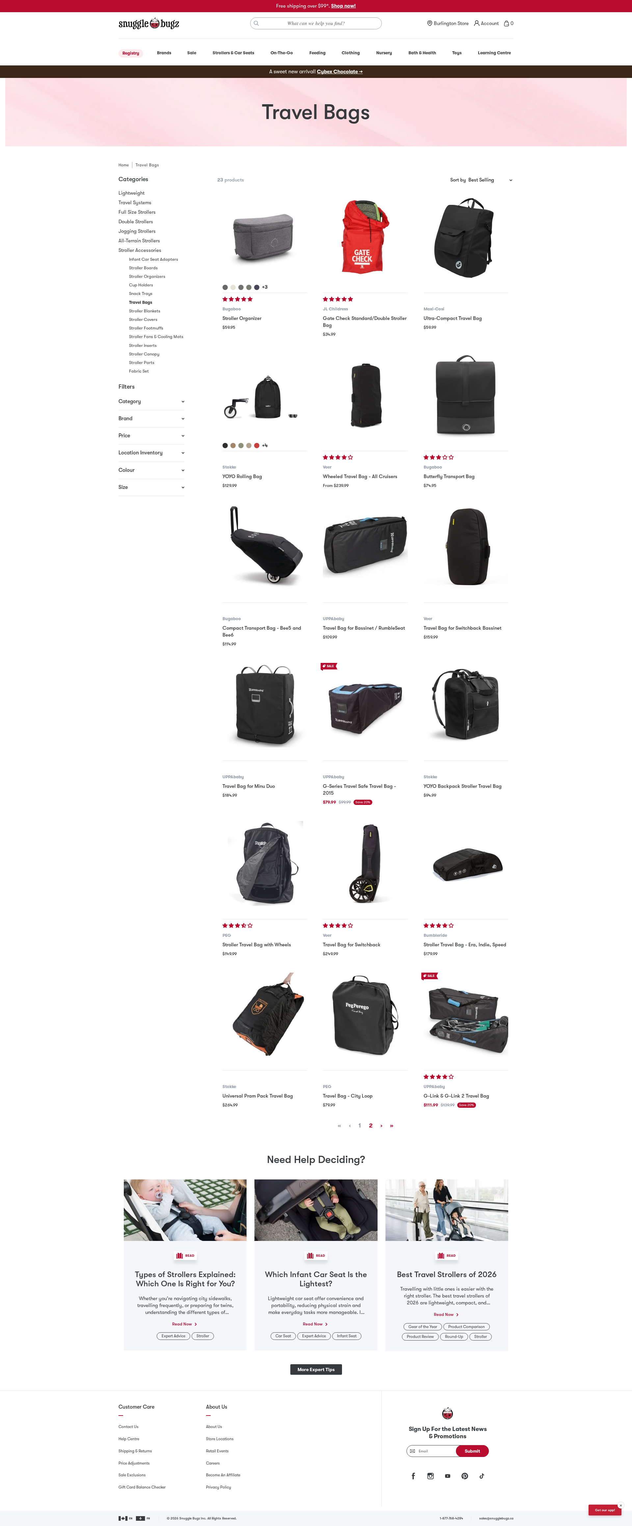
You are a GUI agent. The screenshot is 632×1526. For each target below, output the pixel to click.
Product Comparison (466, 1326)
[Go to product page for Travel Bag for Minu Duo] (265, 705)
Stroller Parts (141, 362)
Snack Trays (140, 293)
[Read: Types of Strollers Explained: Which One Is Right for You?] (185, 1210)
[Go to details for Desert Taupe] (233, 287)
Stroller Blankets (144, 310)
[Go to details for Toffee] (233, 445)
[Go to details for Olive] (241, 445)
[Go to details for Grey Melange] (225, 287)
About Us (214, 1426)
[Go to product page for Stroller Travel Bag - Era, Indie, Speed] (466, 863)
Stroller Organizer (242, 318)
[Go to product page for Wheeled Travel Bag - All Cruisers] (365, 395)
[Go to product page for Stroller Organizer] (265, 237)
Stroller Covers (143, 319)
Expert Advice (173, 1336)
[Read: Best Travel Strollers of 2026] (446, 1210)
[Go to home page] (148, 23)
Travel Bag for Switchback (352, 945)
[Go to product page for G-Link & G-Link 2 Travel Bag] (466, 1015)
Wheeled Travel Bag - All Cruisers (360, 476)
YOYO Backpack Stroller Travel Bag (463, 786)
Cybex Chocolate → (340, 72)
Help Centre (128, 1439)
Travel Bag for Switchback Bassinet (462, 628)
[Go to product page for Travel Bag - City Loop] (365, 1015)
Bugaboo (232, 308)
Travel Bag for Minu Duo (249, 786)
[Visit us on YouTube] (447, 1476)
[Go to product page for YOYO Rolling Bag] (265, 395)
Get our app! (605, 1510)
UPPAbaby (333, 618)
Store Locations (219, 1439)
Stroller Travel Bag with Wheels (257, 945)
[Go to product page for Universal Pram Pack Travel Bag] (265, 1015)
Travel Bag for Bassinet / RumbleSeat (364, 628)
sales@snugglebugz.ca (496, 1518)
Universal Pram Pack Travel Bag (258, 1096)
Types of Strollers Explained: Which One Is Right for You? (185, 1279)
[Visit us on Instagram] (430, 1476)
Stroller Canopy (144, 353)
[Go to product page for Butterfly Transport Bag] (466, 395)
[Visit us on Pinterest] (464, 1476)
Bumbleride (435, 935)
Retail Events (217, 1451)
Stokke (229, 467)
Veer (327, 467)
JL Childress (335, 308)
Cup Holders (141, 284)
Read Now (182, 1323)
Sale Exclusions (131, 1475)
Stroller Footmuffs (146, 328)
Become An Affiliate (223, 1475)
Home (123, 165)
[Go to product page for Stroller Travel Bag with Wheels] (265, 863)
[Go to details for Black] (225, 445)
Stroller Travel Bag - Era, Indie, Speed (465, 945)
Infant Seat (346, 1336)
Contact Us (128, 1426)
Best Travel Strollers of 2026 (447, 1274)
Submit (472, 1451)
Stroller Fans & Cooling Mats (156, 336)
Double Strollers (135, 222)
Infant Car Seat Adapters (153, 259)
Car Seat (283, 1336)
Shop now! (343, 6)
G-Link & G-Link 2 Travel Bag (456, 1096)
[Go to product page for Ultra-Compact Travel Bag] (466, 237)
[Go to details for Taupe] (248, 445)
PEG (227, 935)
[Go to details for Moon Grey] (241, 287)
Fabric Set (139, 371)
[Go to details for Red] (256, 445)
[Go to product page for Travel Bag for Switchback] (365, 863)
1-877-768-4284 (451, 1518)
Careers (213, 1463)
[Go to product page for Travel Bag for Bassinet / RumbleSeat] (365, 546)
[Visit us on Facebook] (413, 1476)
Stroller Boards (143, 267)
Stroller (203, 1336)
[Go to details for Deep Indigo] (256, 287)
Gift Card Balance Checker (142, 1487)
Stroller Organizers (147, 276)
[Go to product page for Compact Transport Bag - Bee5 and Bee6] (265, 546)
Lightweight (131, 193)
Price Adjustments (133, 1463)
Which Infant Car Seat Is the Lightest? (316, 1279)
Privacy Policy (218, 1487)
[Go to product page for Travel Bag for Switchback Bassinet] (466, 546)
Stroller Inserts (143, 345)
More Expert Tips (316, 1369)
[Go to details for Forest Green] (248, 287)
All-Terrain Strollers (139, 241)
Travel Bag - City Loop (348, 1096)
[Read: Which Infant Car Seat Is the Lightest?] (315, 1210)
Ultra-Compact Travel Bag (453, 318)
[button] (238, 299)
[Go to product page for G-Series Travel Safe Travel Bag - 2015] (365, 705)
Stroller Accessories (139, 250)
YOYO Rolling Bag (242, 476)
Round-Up (454, 1336)
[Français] (143, 1518)
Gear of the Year (422, 1326)
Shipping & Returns (135, 1451)
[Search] (256, 23)
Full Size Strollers (137, 212)
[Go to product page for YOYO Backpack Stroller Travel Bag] (466, 705)
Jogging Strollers (137, 231)
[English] (125, 1518)
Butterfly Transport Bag (449, 476)
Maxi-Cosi (434, 308)
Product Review (420, 1336)
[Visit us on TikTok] (482, 1476)
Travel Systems (134, 203)
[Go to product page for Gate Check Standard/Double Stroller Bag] (365, 237)
